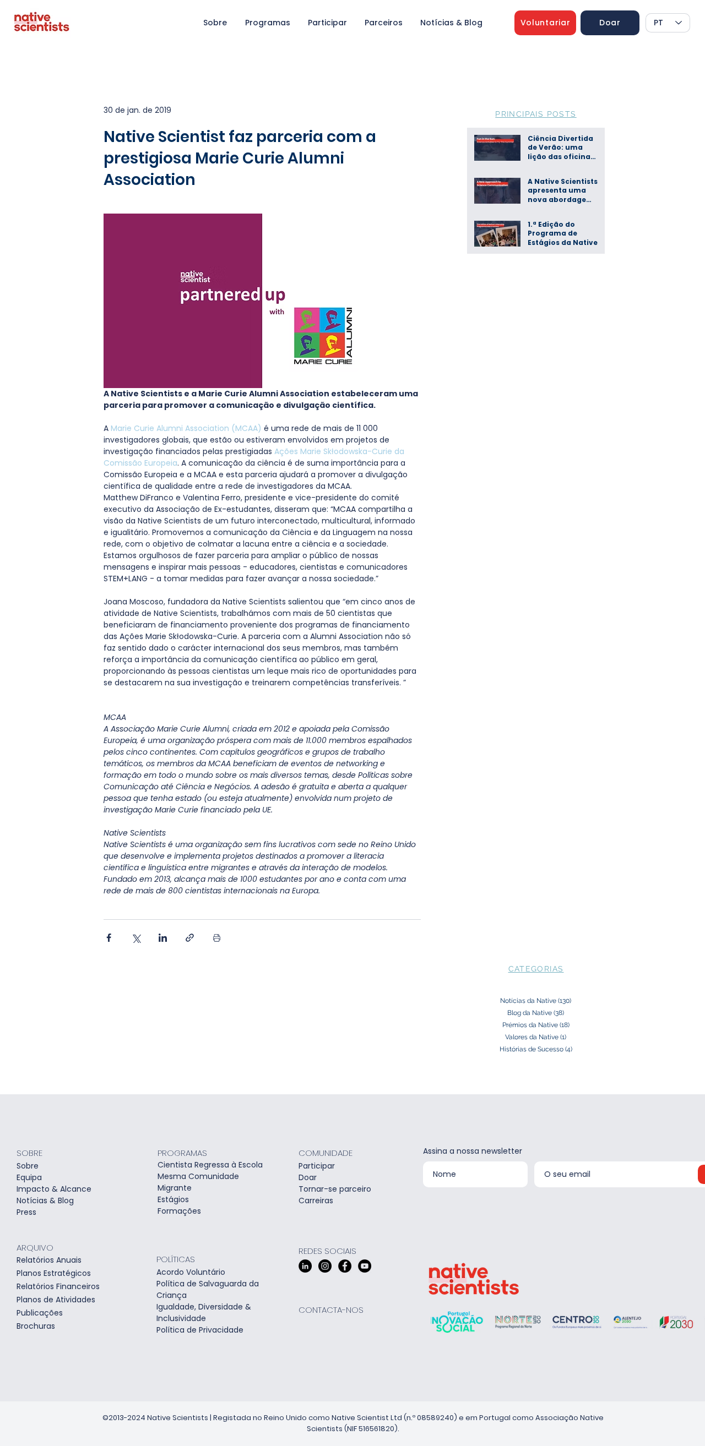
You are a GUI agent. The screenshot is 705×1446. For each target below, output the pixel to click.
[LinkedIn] (305, 1266)
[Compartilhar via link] (190, 937)
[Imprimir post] (217, 937)
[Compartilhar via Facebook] (109, 937)
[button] (545, 22)
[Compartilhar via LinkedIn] (163, 937)
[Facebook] (344, 1266)
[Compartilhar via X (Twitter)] (136, 937)
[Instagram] (325, 1266)
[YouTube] (364, 1266)
